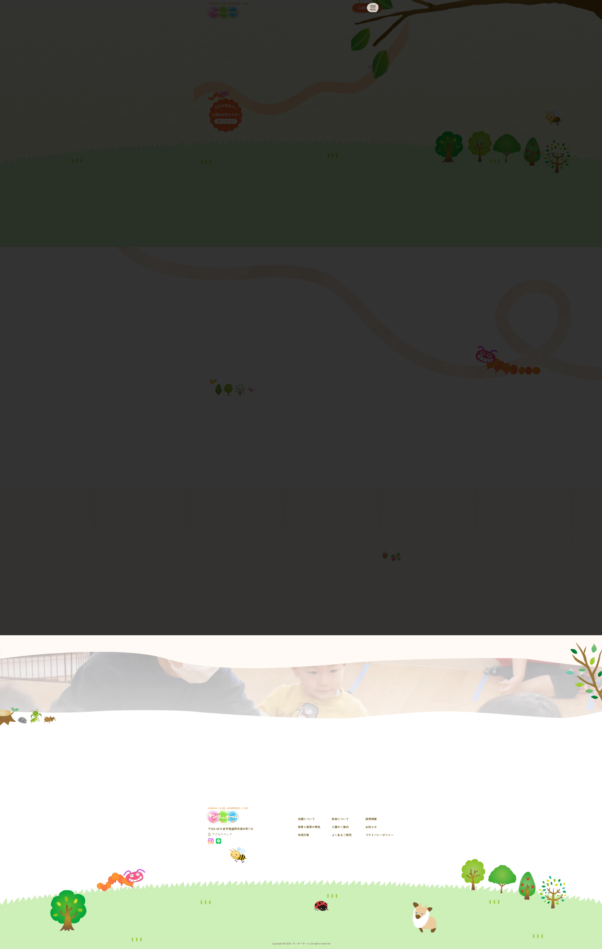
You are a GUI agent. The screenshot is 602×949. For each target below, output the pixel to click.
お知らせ (371, 827)
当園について (306, 819)
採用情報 (371, 819)
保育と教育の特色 (309, 827)
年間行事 (303, 835)
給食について (340, 819)
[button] (301, 703)
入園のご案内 (340, 827)
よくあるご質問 (341, 835)
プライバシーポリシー (379, 835)
